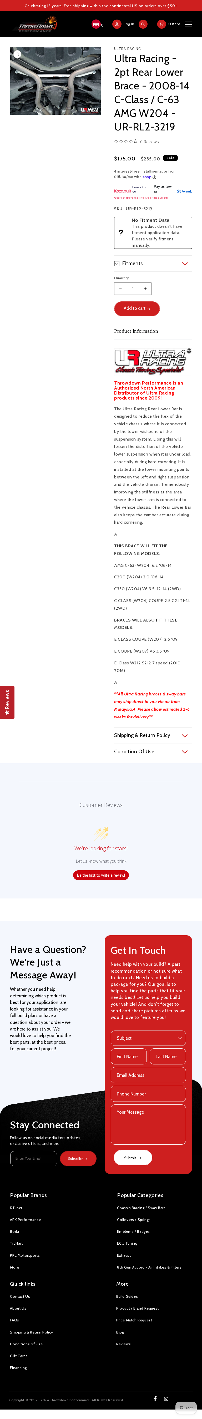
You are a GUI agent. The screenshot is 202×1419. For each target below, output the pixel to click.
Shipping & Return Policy (31, 1332)
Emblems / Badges (133, 1231)
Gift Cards (19, 1356)
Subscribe (75, 1159)
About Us (18, 1308)
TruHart (16, 1243)
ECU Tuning (127, 1243)
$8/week (184, 191)
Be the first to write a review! (101, 875)
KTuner (16, 1207)
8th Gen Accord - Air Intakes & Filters (149, 1267)
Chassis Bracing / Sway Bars (141, 1207)
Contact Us (20, 1296)
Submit (130, 1157)
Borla (14, 1231)
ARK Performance (25, 1219)
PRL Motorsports (25, 1255)
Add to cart (134, 308)
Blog (120, 1332)
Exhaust (124, 1255)
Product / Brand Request (137, 1308)
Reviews (123, 1344)
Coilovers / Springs (133, 1219)
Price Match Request (134, 1320)
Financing (18, 1367)
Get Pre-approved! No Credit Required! (141, 197)
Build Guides (127, 1296)
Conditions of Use (26, 1344)
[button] (97, 24)
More (14, 1267)
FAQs (14, 1320)
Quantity (121, 278)
